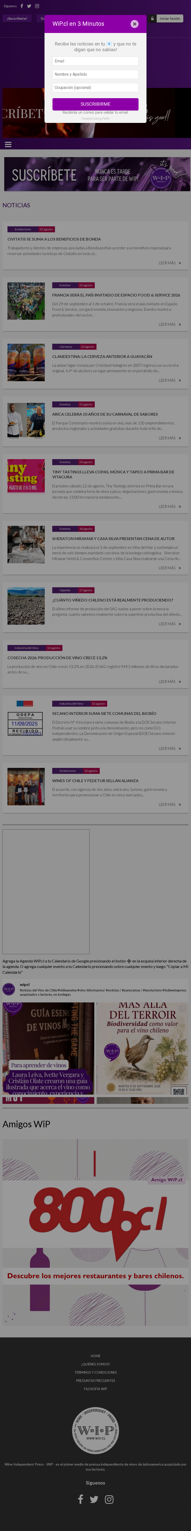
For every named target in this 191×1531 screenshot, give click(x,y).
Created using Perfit (95, 118)
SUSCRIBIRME (95, 104)
